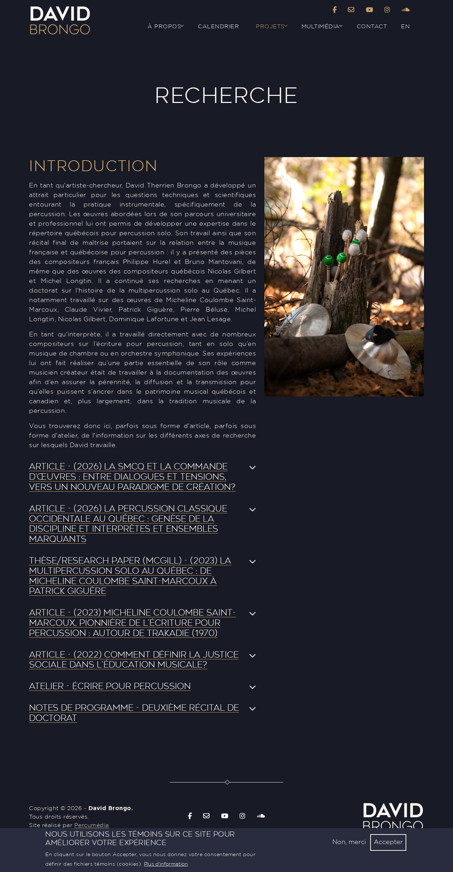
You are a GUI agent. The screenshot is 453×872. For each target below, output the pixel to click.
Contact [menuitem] (372, 26)
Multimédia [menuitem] (316, 29)
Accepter (388, 842)
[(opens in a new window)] (335, 10)
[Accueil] (60, 8)
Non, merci (349, 842)
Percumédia (91, 825)
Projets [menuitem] (266, 29)
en (405, 26)
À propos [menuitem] (160, 29)
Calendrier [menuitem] (218, 26)
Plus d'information (166, 864)
